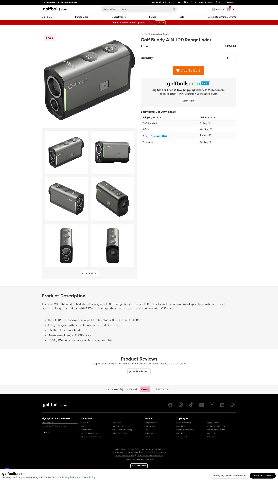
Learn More (188, 100)
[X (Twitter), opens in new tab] (212, 405)
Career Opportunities (89, 433)
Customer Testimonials (185, 430)
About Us (84, 423)
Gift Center (116, 423)
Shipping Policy (160, 452)
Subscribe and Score (120, 433)
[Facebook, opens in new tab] (170, 405)
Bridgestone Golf (151, 423)
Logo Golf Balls (212, 423)
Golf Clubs (211, 433)
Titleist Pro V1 (181, 437)
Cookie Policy (88, 477)
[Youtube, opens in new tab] (201, 405)
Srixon (147, 430)
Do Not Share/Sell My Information (150, 456)
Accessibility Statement (134, 459)
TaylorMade (149, 433)
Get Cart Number (139, 466)
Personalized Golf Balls (216, 426)
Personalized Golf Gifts (216, 430)
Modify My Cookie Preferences (229, 475)
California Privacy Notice (124, 456)
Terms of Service (118, 452)
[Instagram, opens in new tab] (180, 405)
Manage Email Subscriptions (92, 437)
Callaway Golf (150, 426)
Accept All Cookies (263, 475)
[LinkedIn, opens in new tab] (222, 405)
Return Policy (146, 452)
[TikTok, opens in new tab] (191, 405)
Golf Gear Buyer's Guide (121, 426)
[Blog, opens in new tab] (232, 405)
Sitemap (149, 459)
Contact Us (85, 426)
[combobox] (139, 9)
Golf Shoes (211, 437)
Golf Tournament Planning (122, 430)
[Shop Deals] (139, 22)
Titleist (147, 437)
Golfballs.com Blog (183, 423)
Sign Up (47, 432)
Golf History (180, 433)
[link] (218, 9)
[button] (174, 9)
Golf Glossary (181, 426)
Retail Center (86, 430)
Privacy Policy (69, 477)
